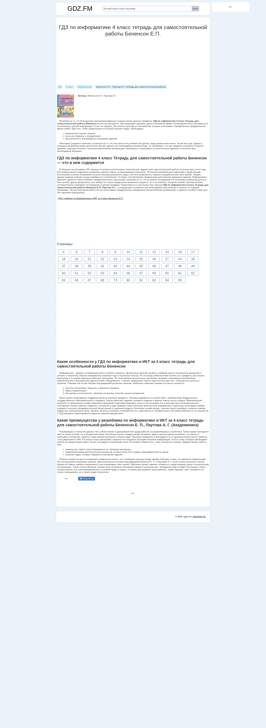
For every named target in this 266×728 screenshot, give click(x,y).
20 (76, 259)
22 (102, 259)
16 (180, 252)
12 (154, 252)
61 (180, 273)
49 (193, 266)
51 (76, 273)
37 (63, 266)
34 (180, 259)
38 (76, 266)
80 (128, 280)
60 (167, 273)
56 (128, 273)
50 (63, 273)
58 (154, 273)
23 (115, 259)
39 (89, 266)
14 (167, 252)
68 (102, 280)
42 (102, 266)
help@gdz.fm (199, 516)
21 (89, 259)
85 (180, 280)
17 (193, 252)
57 (141, 273)
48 (180, 266)
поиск (195, 8)
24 (128, 259)
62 (193, 273)
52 (89, 273)
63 (63, 280)
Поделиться (88, 479)
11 (141, 252)
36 (193, 259)
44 (128, 266)
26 (154, 259)
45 (141, 266)
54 (115, 273)
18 (63, 259)
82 (154, 280)
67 (89, 280)
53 (102, 273)
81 (141, 280)
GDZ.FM (79, 8)
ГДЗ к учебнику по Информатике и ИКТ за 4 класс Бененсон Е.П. (90, 198)
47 (167, 266)
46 (154, 266)
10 (128, 252)
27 (167, 259)
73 (115, 280)
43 (115, 266)
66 (76, 280)
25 (141, 259)
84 (167, 280)
